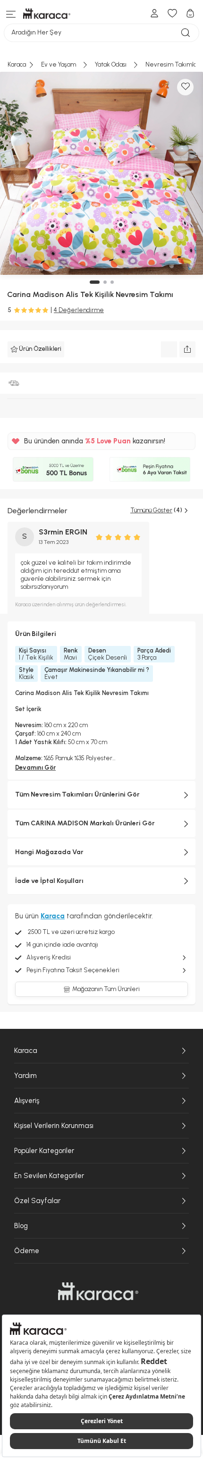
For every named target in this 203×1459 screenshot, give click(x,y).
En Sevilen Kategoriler (49, 1175)
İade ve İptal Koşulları (49, 881)
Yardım (25, 1075)
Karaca (25, 1050)
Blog (21, 1225)
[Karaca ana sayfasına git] (98, 1291)
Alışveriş (26, 1100)
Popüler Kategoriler (44, 1150)
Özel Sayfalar (37, 1200)
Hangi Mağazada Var (49, 852)
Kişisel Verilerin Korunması (53, 1125)
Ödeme (26, 1251)
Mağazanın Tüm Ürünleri (106, 988)
